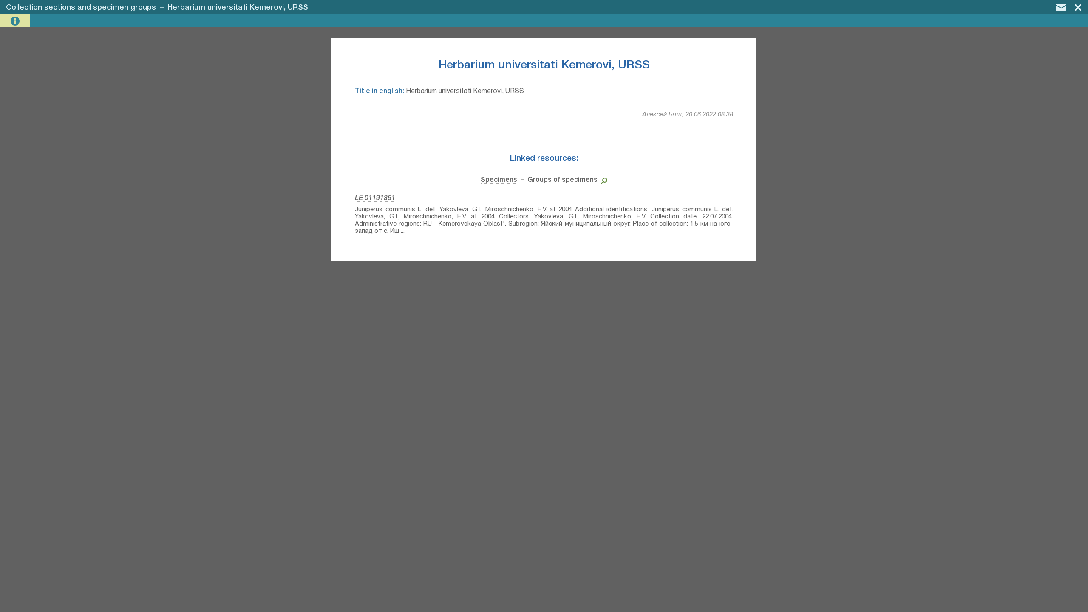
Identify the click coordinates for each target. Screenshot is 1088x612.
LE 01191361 (375, 198)
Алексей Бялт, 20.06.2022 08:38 (687, 115)
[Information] (16, 21)
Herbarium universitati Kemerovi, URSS (237, 7)
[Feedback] (1061, 7)
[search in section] (602, 180)
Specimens (499, 180)
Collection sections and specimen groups (81, 7)
